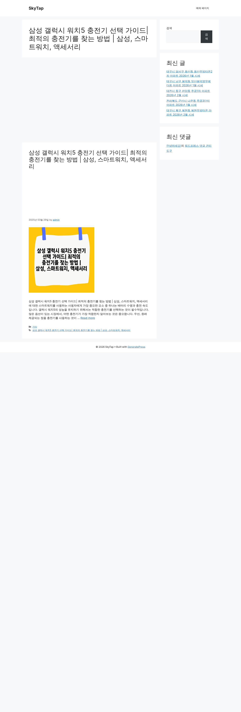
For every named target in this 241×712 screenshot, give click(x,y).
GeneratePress (136, 346)
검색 (169, 28)
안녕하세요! (173, 145)
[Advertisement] (89, 101)
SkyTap (36, 8)
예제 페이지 (202, 8)
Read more (87, 318)
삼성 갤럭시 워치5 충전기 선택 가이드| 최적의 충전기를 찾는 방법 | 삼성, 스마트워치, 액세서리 (88, 159)
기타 (34, 326)
